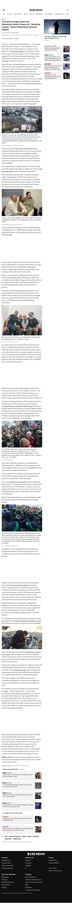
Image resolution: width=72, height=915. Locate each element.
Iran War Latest (6, 863)
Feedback (28, 887)
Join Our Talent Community (33, 882)
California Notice (54, 863)
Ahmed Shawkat (7, 766)
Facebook (28, 863)
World (26, 14)
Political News (6, 860)
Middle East (17, 839)
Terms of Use (53, 868)
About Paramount (30, 877)
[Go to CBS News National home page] (36, 10)
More (22, 769)
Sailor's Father (18, 14)
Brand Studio (6, 884)
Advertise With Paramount (33, 879)
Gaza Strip (8, 839)
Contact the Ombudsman (33, 890)
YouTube (28, 860)
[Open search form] (67, 10)
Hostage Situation (14, 836)
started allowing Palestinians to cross (28, 621)
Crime (67, 14)
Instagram (28, 865)
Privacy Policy (53, 860)
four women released (21, 585)
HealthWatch (39, 14)
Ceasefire (36, 836)
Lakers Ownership (7, 868)
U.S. (4, 14)
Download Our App (8, 882)
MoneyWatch (49, 14)
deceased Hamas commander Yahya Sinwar (17, 406)
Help (26, 884)
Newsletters (5, 877)
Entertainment (59, 14)
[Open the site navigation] (14, 10)
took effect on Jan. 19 (21, 670)
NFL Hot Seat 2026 (7, 865)
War (6, 836)
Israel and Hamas (17, 51)
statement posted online (18, 482)
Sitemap (4, 887)
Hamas (24, 836)
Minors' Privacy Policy (55, 870)
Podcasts (4, 879)
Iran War (9, 14)
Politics (31, 14)
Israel (29, 836)
